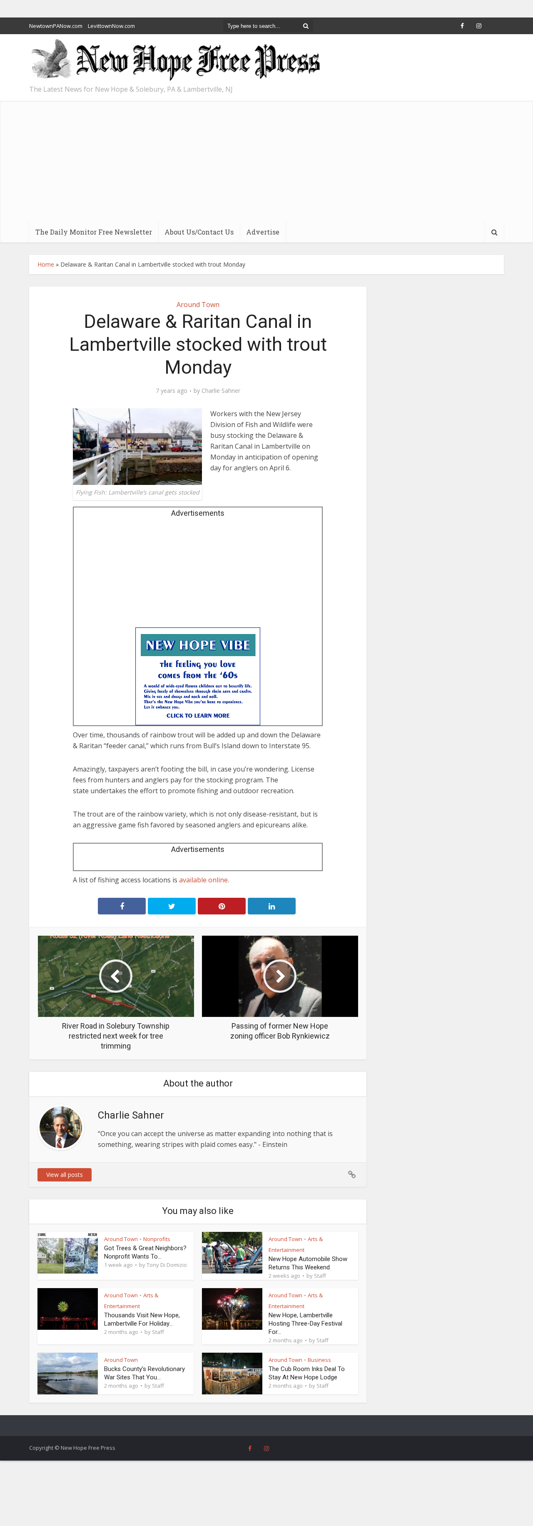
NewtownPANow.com (55, 26)
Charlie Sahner (221, 391)
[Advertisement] (266, 159)
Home (45, 264)
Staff (320, 1275)
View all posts (64, 1175)
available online (203, 879)
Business (319, 1360)
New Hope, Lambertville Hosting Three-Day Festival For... (305, 1323)
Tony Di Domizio (167, 1265)
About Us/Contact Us (199, 231)
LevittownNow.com (111, 26)
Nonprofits (156, 1239)
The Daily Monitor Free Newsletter (93, 231)
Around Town (198, 304)
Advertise (262, 231)
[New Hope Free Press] (175, 60)
